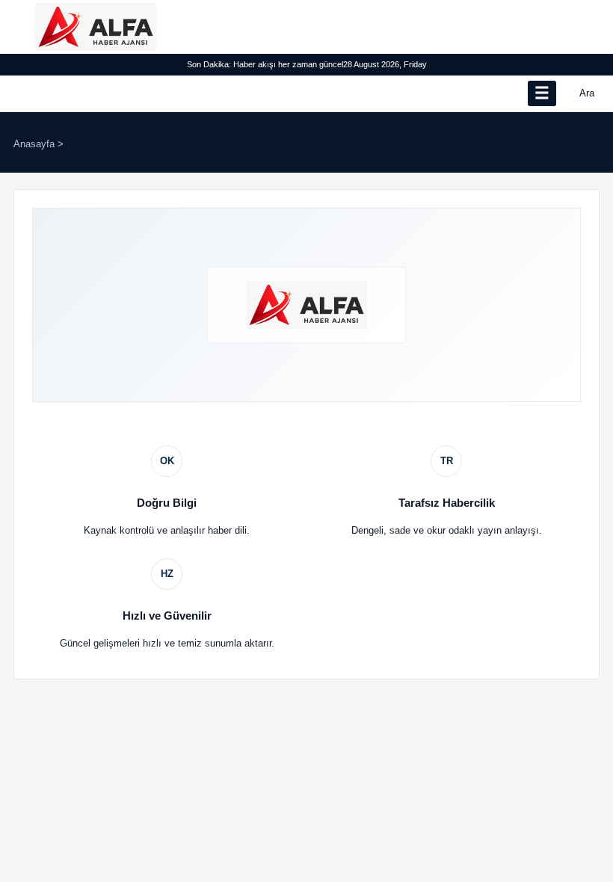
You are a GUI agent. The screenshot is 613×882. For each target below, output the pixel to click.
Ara (586, 93)
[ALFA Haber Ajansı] (95, 27)
